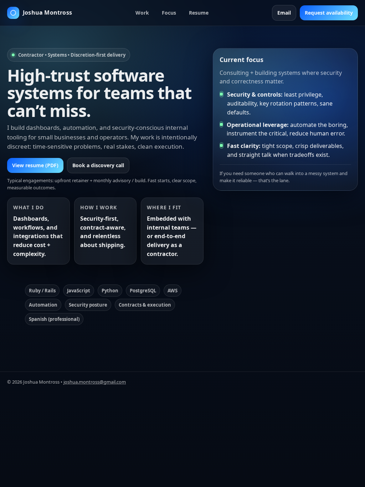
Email (284, 12)
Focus (169, 12)
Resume (199, 12)
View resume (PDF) (35, 165)
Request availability (329, 12)
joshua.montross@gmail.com (94, 382)
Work (142, 12)
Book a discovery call (98, 165)
